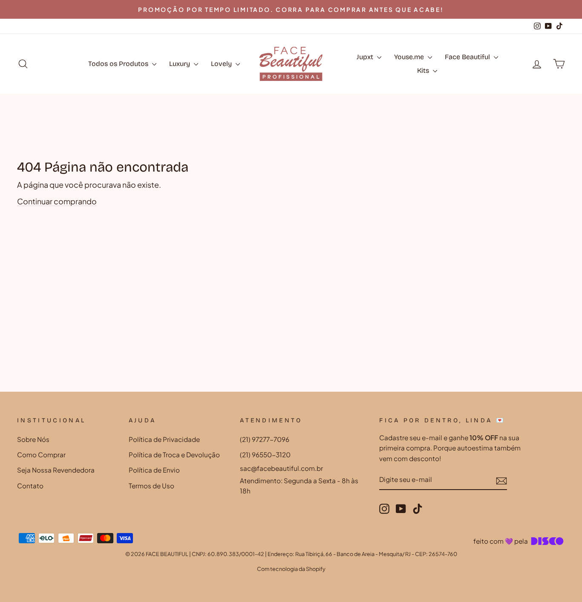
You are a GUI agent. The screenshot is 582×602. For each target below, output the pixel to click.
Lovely (222, 64)
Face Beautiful (468, 57)
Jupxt (366, 57)
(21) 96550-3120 (265, 454)
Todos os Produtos (119, 64)
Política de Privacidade (164, 439)
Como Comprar (41, 454)
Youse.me (410, 57)
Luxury (180, 64)
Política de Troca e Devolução (174, 454)
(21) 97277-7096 (264, 439)
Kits (424, 70)
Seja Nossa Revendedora (56, 470)
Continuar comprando (57, 201)
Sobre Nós (33, 439)
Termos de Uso (151, 486)
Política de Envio (154, 470)
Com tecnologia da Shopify (291, 568)
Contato (30, 486)
